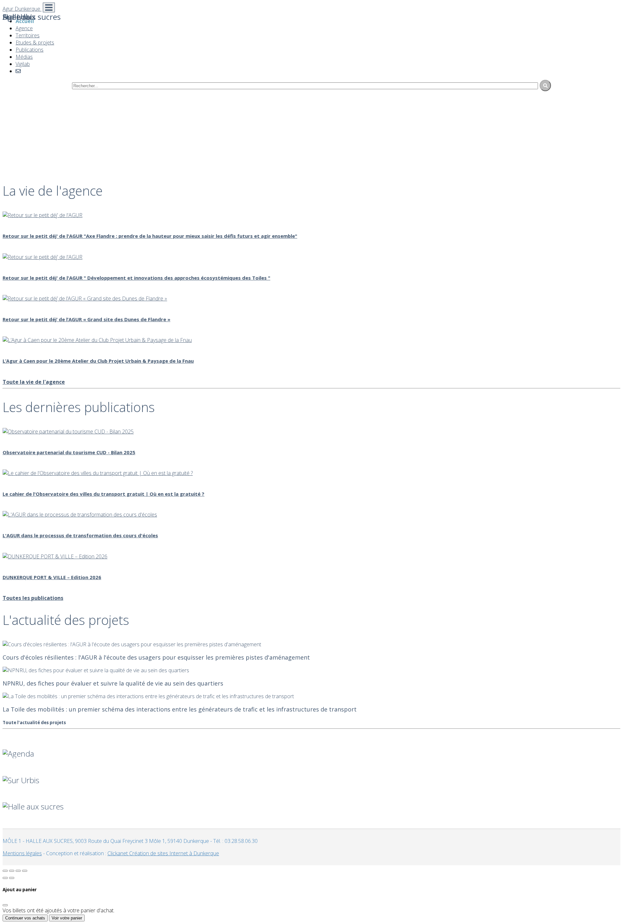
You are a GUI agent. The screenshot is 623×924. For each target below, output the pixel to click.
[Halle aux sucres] (311, 797)
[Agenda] (311, 745)
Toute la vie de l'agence (34, 381)
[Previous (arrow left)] (5, 878)
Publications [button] (29, 49)
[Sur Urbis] (311, 771)
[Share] (11, 871)
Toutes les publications (33, 598)
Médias (24, 56)
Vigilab (23, 63)
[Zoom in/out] (24, 871)
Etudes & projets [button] (35, 42)
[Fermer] (5, 905)
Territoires (28, 35)
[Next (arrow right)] (11, 878)
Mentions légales (22, 853)
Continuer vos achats (25, 918)
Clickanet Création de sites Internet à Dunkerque (163, 853)
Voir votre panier (67, 918)
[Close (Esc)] (5, 871)
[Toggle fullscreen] (18, 871)
